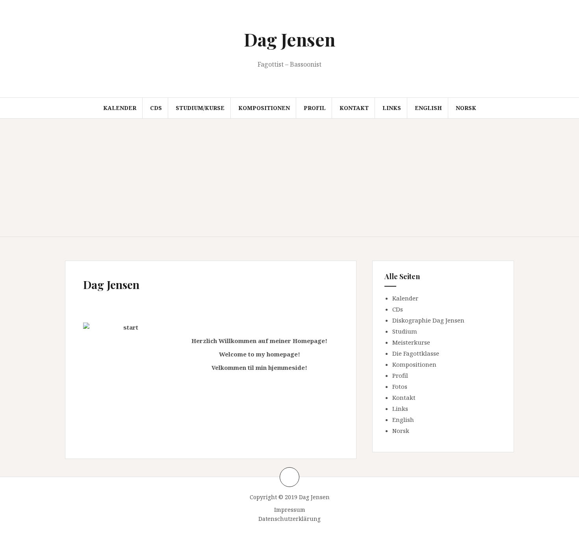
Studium (404, 331)
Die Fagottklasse (415, 353)
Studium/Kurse (200, 108)
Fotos (399, 386)
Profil (315, 108)
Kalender (119, 108)
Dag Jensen (289, 39)
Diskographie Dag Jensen (428, 320)
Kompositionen (264, 108)
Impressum (289, 509)
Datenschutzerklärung (289, 518)
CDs (156, 108)
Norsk (466, 108)
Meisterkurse (411, 342)
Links (391, 108)
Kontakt (354, 108)
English (428, 108)
